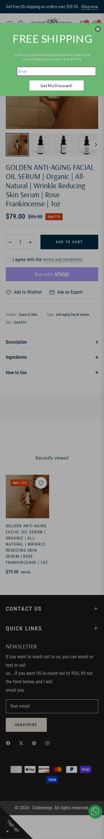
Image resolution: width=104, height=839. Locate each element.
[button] (97, 29)
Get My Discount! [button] (56, 85)
